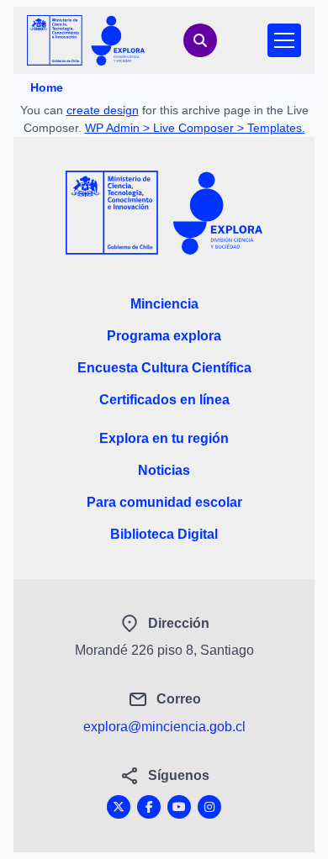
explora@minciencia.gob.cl (164, 726)
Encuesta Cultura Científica (164, 368)
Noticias (164, 470)
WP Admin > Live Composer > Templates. (195, 127)
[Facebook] (149, 807)
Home (46, 87)
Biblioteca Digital (164, 534)
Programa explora (164, 336)
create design (102, 110)
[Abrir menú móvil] (284, 40)
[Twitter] (118, 807)
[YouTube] (179, 807)
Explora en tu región (164, 438)
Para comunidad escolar (164, 502)
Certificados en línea (164, 400)
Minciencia (164, 304)
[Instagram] (209, 807)
